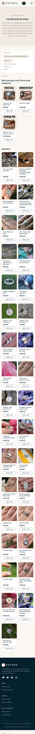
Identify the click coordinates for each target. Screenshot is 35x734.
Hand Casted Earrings (23, 437)
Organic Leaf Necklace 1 (7, 321)
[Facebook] (12, 677)
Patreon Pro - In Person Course (8, 133)
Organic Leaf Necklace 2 (23, 321)
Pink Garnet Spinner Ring (7, 641)
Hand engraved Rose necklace (8, 202)
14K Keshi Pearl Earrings (24, 350)
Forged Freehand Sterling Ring (9, 466)
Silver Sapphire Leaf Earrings (8, 350)
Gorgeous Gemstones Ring (8, 437)
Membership (6, 699)
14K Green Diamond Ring (24, 379)
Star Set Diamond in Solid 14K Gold (9, 610)
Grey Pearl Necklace (23, 292)
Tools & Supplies (7, 702)
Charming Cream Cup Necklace (25, 261)
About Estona (6, 711)
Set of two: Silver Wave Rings (25, 232)
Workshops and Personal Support (16, 56)
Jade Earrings (7, 550)
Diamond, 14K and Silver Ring (9, 495)
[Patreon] (3, 677)
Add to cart (9, 111)
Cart (24, 3)
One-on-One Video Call (7, 104)
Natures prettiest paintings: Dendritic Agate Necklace (25, 171)
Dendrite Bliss (8, 579)
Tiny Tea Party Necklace (8, 170)
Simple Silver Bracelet (7, 379)
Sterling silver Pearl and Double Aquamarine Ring (25, 203)
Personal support (7, 690)
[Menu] (31, 3)
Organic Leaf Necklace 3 (7, 408)
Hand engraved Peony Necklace (25, 495)
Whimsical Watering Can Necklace (7, 262)
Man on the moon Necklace (25, 551)
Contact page (6, 715)
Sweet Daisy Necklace (23, 466)
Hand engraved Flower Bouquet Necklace (25, 611)
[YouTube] (7, 677)
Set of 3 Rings (24, 523)
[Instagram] (16, 677)
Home (3, 733)
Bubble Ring (7, 523)
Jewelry (7, 60)
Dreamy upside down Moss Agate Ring (25, 580)
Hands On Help (24, 103)
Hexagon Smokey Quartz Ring (25, 408)
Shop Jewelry (6, 686)
